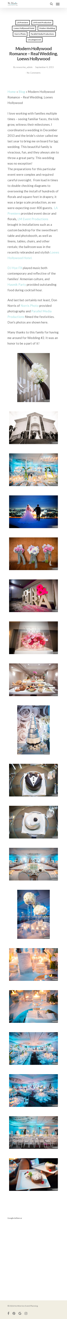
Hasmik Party (16, 284)
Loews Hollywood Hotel (24, 28)
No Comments (33, 72)
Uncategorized (34, 39)
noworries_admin (24, 67)
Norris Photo (20, 34)
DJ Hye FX (14, 268)
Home (11, 91)
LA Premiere (22, 22)
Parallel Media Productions (42, 34)
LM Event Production (42, 22)
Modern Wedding (47, 28)
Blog (22, 91)
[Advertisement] (33, 1256)
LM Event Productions (33, 219)
